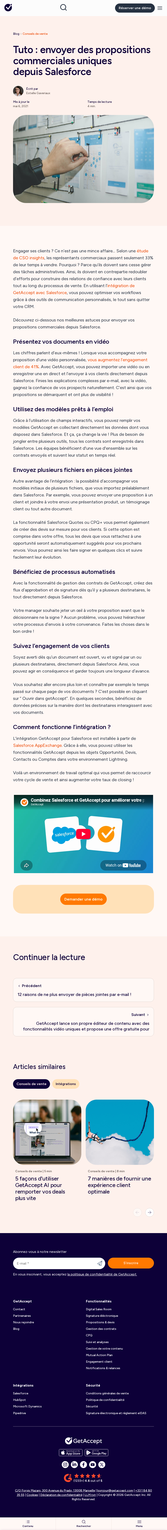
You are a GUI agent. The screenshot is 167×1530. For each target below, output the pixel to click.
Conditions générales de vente (107, 1393)
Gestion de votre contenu (104, 1348)
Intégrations (66, 1084)
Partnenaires (22, 1316)
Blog (16, 33)
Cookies (32, 1495)
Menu (139, 1526)
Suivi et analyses (97, 1342)
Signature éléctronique (102, 1316)
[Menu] (160, 8)
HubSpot (19, 1400)
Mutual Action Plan (99, 1355)
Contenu (27, 1526)
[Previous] (137, 1212)
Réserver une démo (135, 8)
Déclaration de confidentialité (61, 1495)
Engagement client (99, 1362)
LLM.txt (90, 1495)
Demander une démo (83, 899)
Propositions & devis (100, 1322)
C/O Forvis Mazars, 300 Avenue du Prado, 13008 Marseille (55, 1490)
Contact (19, 1309)
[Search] (63, 7)
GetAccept (22, 1301)
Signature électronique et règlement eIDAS (116, 1413)
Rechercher (84, 1526)
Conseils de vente (35, 33)
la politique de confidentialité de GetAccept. (102, 1274)
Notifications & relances (103, 1368)
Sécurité (93, 1385)
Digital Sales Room (99, 1309)
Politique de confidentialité (105, 1400)
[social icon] (65, 1464)
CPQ (89, 1335)
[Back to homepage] (8, 8)
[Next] (149, 1212)
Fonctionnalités (99, 1301)
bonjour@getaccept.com (115, 1490)
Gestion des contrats (101, 1329)
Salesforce (20, 1393)
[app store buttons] (70, 1452)
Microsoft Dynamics (27, 1406)
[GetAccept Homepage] (83, 1440)
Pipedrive (19, 1413)
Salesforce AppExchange (37, 745)
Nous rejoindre (23, 1322)
